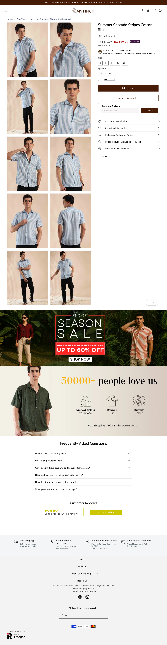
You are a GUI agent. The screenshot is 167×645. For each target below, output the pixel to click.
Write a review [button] (105, 512)
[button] (6, 10)
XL (118, 63)
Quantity (102, 68)
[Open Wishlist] (154, 10)
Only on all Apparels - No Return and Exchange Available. (129, 52)
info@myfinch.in (86, 588)
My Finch (21, 631)
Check (149, 110)
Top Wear (22, 19)
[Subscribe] (105, 615)
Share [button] (104, 156)
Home (10, 19)
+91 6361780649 (89, 591)
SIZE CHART (109, 80)
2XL (125, 63)
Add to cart (128, 88)
